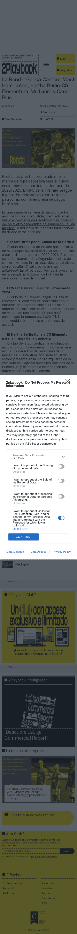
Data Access (38, 551)
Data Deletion (15, 551)
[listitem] (38, 457)
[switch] (61, 466)
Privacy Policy (62, 551)
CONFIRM (23, 536)
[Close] (69, 383)
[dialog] (38, 467)
